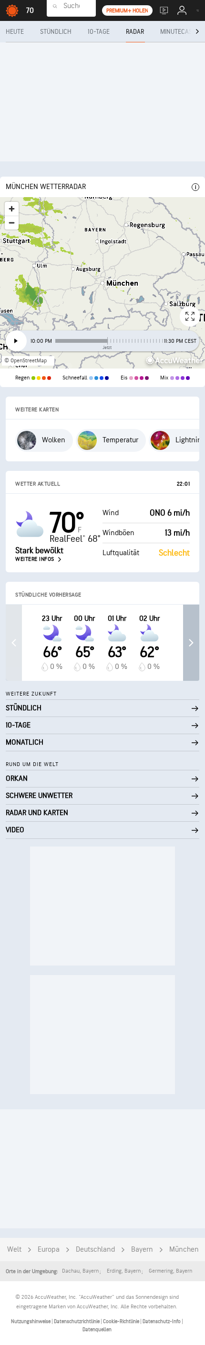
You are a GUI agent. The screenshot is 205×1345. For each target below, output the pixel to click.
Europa (49, 1249)
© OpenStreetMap (25, 360)
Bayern (142, 1249)
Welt (14, 1249)
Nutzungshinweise (31, 1321)
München (184, 1249)
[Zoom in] (12, 209)
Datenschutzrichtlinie (77, 1321)
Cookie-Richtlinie (121, 1321)
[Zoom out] (12, 222)
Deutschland (95, 1249)
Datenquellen (97, 1329)
